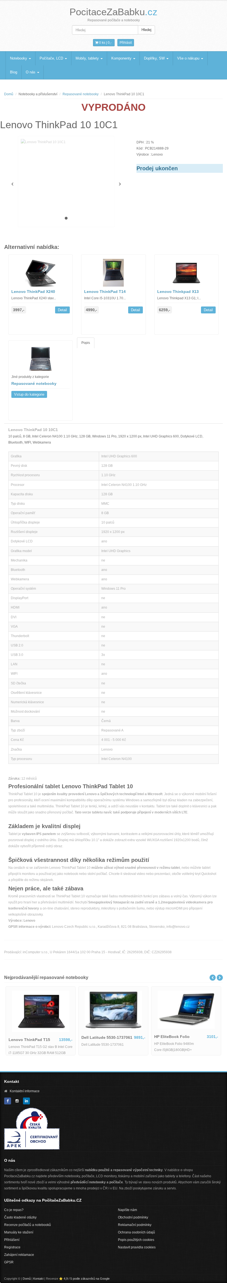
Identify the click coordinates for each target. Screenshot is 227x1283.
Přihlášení (11, 1240)
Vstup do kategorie (29, 394)
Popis (85, 343)
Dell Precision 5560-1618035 (97, 1036)
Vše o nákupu (188, 58)
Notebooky (19, 58)
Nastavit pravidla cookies (137, 1247)
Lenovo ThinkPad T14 (105, 291)
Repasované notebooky (81, 94)
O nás (31, 72)
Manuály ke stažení (18, 1232)
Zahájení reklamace (19, 1255)
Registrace (12, 1247)
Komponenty (122, 58)
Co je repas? (14, 1210)
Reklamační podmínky (134, 1225)
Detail (62, 310)
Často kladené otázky (20, 1217)
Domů (8, 94)
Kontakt (38, 1278)
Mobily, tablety (88, 58)
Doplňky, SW (155, 58)
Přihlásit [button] (126, 43)
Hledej (146, 30)
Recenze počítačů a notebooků (27, 1225)
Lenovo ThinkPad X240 (33, 291)
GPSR (9, 1262)
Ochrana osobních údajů (136, 1232)
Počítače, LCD (52, 58)
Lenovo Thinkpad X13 (178, 291)
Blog (13, 72)
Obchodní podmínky (133, 1217)
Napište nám (127, 1210)
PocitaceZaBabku (113, 11)
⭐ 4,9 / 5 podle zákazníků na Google (84, 1278)
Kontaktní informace (25, 1091)
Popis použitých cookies (136, 1240)
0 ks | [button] (105, 43)
